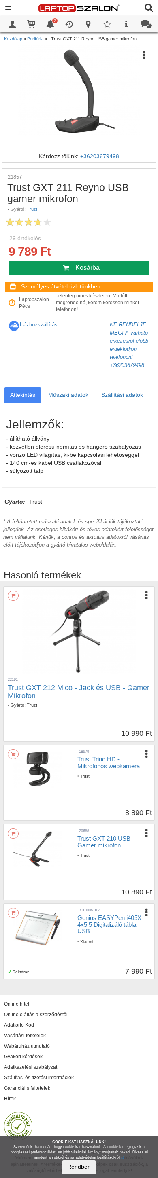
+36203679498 (99, 156)
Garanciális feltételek (27, 1088)
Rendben (79, 1166)
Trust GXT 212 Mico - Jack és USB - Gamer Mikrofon (78, 692)
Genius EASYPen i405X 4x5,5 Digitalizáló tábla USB (109, 924)
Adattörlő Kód (19, 1025)
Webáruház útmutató (27, 1046)
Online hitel (16, 1004)
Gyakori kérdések (23, 1056)
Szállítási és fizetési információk (39, 1078)
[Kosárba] (13, 596)
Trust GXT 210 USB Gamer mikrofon (103, 842)
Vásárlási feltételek (25, 1035)
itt (122, 1157)
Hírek (10, 1099)
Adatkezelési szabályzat (30, 1067)
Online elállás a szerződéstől (36, 1014)
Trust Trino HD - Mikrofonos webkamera (108, 762)
